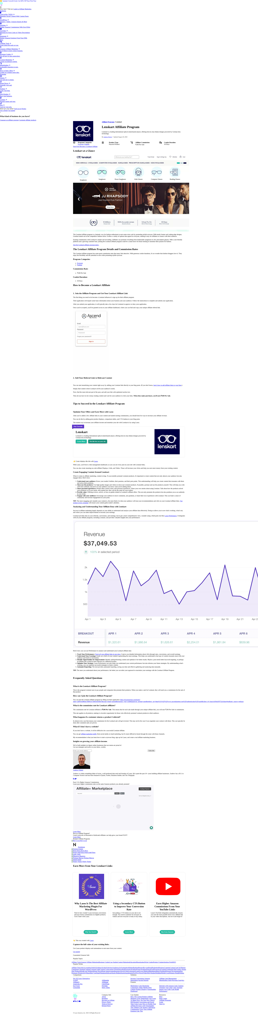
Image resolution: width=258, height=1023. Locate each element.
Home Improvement (108, 971)
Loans (137, 971)
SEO (174, 962)
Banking (135, 968)
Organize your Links (165, 987)
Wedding (158, 973)
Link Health (175, 989)
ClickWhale (105, 984)
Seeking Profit (168, 962)
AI (95, 968)
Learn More (81, 441)
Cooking (87, 969)
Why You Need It (90, 932)
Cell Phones (182, 968)
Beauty (140, 968)
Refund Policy (106, 1006)
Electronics (127, 969)
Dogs (116, 969)
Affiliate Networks (77, 968)
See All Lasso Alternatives (81, 978)
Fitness (148, 969)
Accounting (87, 968)
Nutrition (163, 971)
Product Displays (141, 989)
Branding (105, 998)
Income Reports (143, 980)
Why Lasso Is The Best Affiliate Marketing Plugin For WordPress (90, 906)
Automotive (125, 968)
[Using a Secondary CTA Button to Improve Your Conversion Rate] (129, 899)
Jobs (126, 971)
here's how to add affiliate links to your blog (167, 385)
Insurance (117, 971)
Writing (181, 973)
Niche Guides (148, 962)
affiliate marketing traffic (89, 734)
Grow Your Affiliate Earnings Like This (141, 1010)
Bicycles (145, 968)
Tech (134, 973)
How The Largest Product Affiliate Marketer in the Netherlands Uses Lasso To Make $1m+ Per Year (143, 998)
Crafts (98, 969)
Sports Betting (116, 973)
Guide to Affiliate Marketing (22, 9)
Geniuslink (76, 987)
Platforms (3, 11)
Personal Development (173, 971)
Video (145, 973)
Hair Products (76, 971)
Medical (146, 971)
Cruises (102, 969)
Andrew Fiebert (108, 137)
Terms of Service (107, 1004)
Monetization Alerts (165, 980)
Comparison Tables (137, 987)
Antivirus (109, 968)
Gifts (174, 969)
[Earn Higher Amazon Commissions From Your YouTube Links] (168, 899)
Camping (167, 968)
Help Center (163, 998)
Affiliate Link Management (168, 978)
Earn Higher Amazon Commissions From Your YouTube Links (167, 906)
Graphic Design (181, 969)
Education (133, 962)
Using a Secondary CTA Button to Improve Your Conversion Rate (129, 906)
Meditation (152, 971)
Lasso (96, 461)
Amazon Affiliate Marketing (90, 962)
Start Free (76, 146)
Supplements (129, 973)
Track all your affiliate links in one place (108, 654)
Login (161, 1002)
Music (158, 971)
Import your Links (165, 989)
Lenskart (81, 432)
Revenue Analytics (178, 980)
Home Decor (97, 971)
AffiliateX (76, 982)
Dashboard (134, 991)
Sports (123, 973)
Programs (3, 74)
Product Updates (158, 962)
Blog (1, 40)
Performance (163, 991)
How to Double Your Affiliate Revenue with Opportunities (143, 1005)
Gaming (163, 969)
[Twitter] (75, 779)
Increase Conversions (137, 978)
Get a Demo (4, 110)
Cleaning (82, 969)
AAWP (75, 980)
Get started (11, 110)
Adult (93, 968)
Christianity (75, 969)
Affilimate (105, 982)
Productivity (82, 973)
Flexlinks (105, 986)
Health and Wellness (86, 971)
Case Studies (113, 962)
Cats (176, 968)
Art (120, 968)
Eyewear (80, 263)
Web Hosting (151, 973)
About (104, 997)
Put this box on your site (98, 441)
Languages (131, 971)
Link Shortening (144, 986)
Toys (137, 973)
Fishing (143, 969)
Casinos (172, 968)
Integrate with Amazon (166, 986)
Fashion (79, 265)
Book (150, 968)
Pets (181, 971)
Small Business (101, 973)
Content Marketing (124, 962)
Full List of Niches (20, 109)
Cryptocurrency (109, 969)
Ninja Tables (106, 987)
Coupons (93, 969)
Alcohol (103, 968)
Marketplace (134, 986)
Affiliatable (105, 980)
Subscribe (151, 750)
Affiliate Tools (76, 962)
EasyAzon (76, 986)
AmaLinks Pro (77, 984)
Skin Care (93, 973)
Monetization (140, 962)
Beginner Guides (104, 962)
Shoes (88, 973)
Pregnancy (75, 973)
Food (152, 969)
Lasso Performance (171, 516)
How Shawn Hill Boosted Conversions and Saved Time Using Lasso (143, 1002)
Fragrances (157, 969)
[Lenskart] (167, 454)
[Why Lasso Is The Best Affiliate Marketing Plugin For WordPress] (91, 899)
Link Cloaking (178, 986)
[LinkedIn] (74, 779)
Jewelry (123, 971)
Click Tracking (177, 987)
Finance (138, 969)
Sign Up (162, 1004)
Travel (141, 973)
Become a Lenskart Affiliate (88, 146)
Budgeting (155, 968)
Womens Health (174, 973)
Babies (131, 968)
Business (161, 968)
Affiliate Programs (165, 1000)
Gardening (169, 969)
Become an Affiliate (108, 1000)
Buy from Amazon (167, 932)
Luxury (141, 971)
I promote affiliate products (27, 120)
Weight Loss (165, 973)
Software (109, 973)
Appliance (115, 968)
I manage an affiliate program (9, 120)
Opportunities (151, 989)
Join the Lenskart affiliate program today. (86, 245)
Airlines (98, 968)
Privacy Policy (106, 1002)
